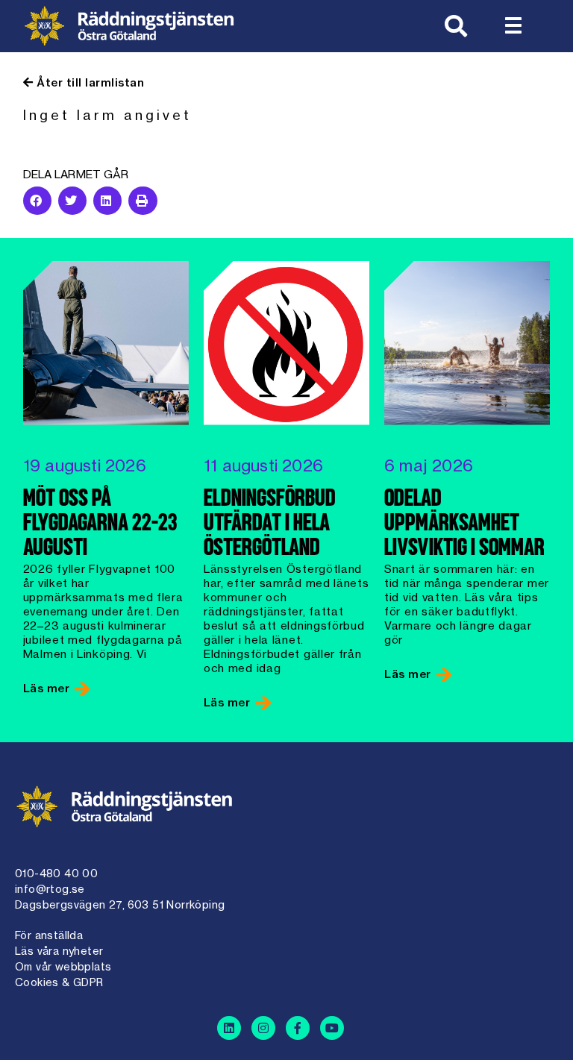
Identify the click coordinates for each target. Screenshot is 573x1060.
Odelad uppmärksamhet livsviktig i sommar (464, 524)
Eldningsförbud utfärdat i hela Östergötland (270, 524)
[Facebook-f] (298, 1028)
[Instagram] (263, 1028)
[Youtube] (332, 1028)
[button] (513, 26)
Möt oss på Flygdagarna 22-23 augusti (100, 524)
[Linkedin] (229, 1028)
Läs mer (48, 688)
